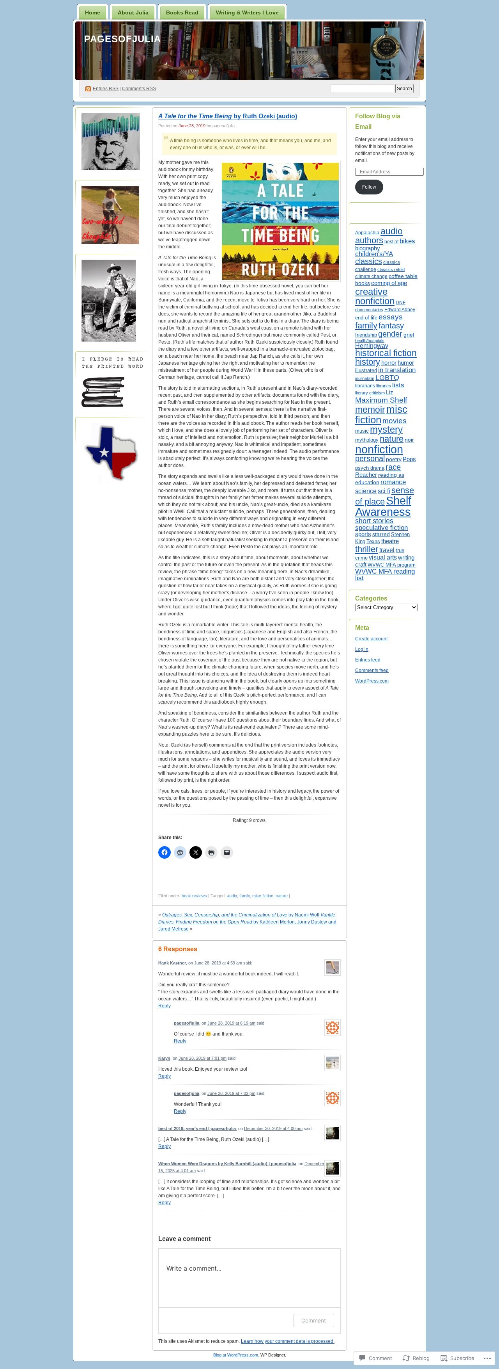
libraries (383, 385)
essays (391, 317)
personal (370, 458)
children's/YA (374, 254)
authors (369, 240)
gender (390, 334)
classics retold (391, 269)
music (362, 431)
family (244, 895)
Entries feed (367, 660)
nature (282, 895)
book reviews (194, 895)
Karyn (164, 1058)
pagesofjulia (122, 39)
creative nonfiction (375, 296)
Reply (164, 1006)
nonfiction (379, 449)
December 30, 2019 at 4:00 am (273, 1128)
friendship (366, 335)
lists (398, 385)
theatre (390, 541)
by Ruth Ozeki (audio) (227, 116)
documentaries (369, 309)
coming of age (389, 283)
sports (363, 534)
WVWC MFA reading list (385, 575)
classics (368, 261)
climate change (371, 276)
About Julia (133, 12)
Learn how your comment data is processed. (287, 1341)
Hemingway (371, 345)
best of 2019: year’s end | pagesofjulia (197, 1128)
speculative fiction (381, 527)
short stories (374, 521)
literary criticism (370, 392)
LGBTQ (387, 377)
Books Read (182, 12)
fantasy (391, 325)
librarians (365, 386)
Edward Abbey (399, 309)
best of (391, 241)
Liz (389, 392)
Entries (106, 88)
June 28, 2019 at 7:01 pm (202, 1058)
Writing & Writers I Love (247, 12)
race (393, 467)
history (367, 362)
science (366, 490)
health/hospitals (369, 340)
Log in (361, 649)
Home (92, 12)
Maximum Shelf (381, 400)
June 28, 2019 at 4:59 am (218, 963)
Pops (409, 459)
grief (408, 335)
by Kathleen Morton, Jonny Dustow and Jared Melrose (247, 922)
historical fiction (386, 353)
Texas (373, 541)
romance (393, 482)
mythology (367, 440)
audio (232, 895)
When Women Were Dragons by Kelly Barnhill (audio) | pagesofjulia (227, 1163)
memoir (370, 410)
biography (367, 248)
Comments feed (372, 670)
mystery (386, 429)
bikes (407, 241)
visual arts (383, 557)
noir (409, 440)
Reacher (366, 475)
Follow (369, 187)
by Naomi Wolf (240, 915)
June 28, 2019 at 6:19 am (231, 1023)
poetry (394, 459)
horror (388, 362)
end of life (366, 318)
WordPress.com (372, 681)
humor (406, 363)
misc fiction (262, 895)
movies (394, 421)
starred (381, 534)
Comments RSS (139, 88)
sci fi (384, 490)
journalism (364, 378)
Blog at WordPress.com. (236, 1355)
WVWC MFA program (392, 565)
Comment (313, 1320)
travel (387, 549)
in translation (397, 370)
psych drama (369, 468)
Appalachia (367, 232)
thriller (366, 549)
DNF (400, 302)
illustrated (366, 370)
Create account (371, 639)
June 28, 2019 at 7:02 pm (231, 1093)
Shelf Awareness (383, 506)
